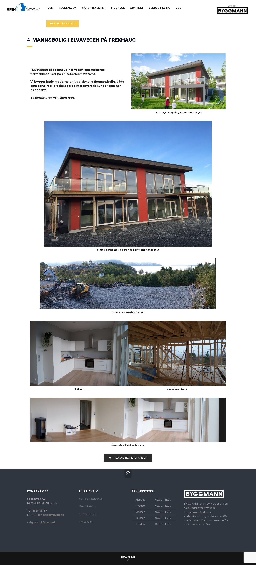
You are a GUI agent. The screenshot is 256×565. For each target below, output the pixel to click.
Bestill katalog (87, 506)
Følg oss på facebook (41, 522)
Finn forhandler (88, 514)
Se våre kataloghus (90, 498)
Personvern (86, 521)
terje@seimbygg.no (51, 514)
